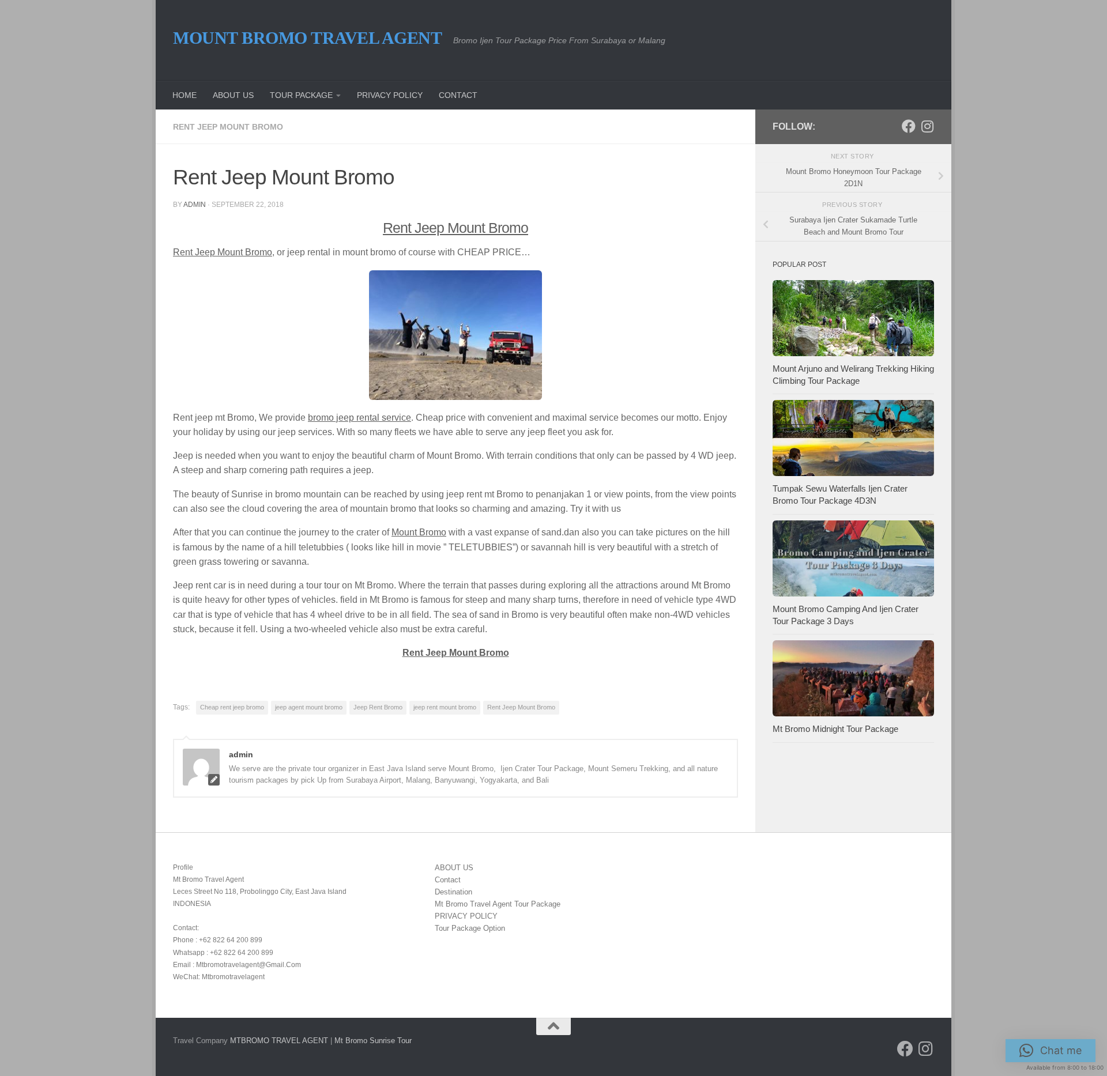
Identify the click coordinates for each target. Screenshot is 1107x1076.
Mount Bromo (418, 532)
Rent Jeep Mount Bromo (228, 126)
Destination (453, 892)
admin (194, 205)
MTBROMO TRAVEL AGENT (279, 1040)
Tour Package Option (470, 928)
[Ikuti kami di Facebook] (909, 126)
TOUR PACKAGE (301, 95)
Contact (448, 879)
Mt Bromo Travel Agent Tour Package (497, 904)
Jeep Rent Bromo (377, 707)
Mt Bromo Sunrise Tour (373, 1040)
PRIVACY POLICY (390, 95)
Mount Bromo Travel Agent (307, 37)
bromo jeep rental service (359, 417)
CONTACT (458, 95)
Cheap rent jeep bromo (232, 707)
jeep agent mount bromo (308, 707)
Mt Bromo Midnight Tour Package (835, 729)
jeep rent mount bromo (444, 707)
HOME (184, 95)
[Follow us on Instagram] (927, 126)
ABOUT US (233, 95)
